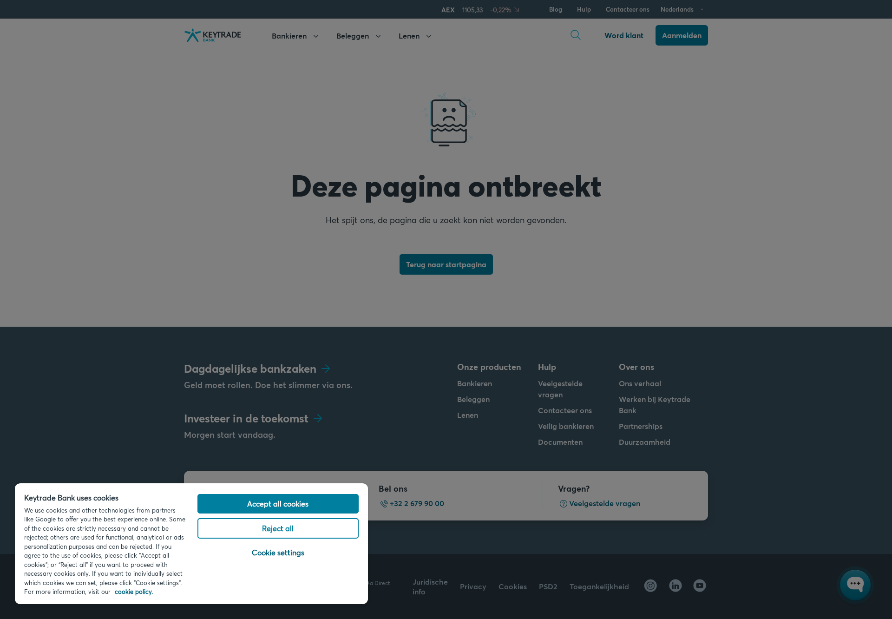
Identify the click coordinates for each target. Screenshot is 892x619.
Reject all (278, 528)
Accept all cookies (277, 503)
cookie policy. (134, 591)
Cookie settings (278, 552)
